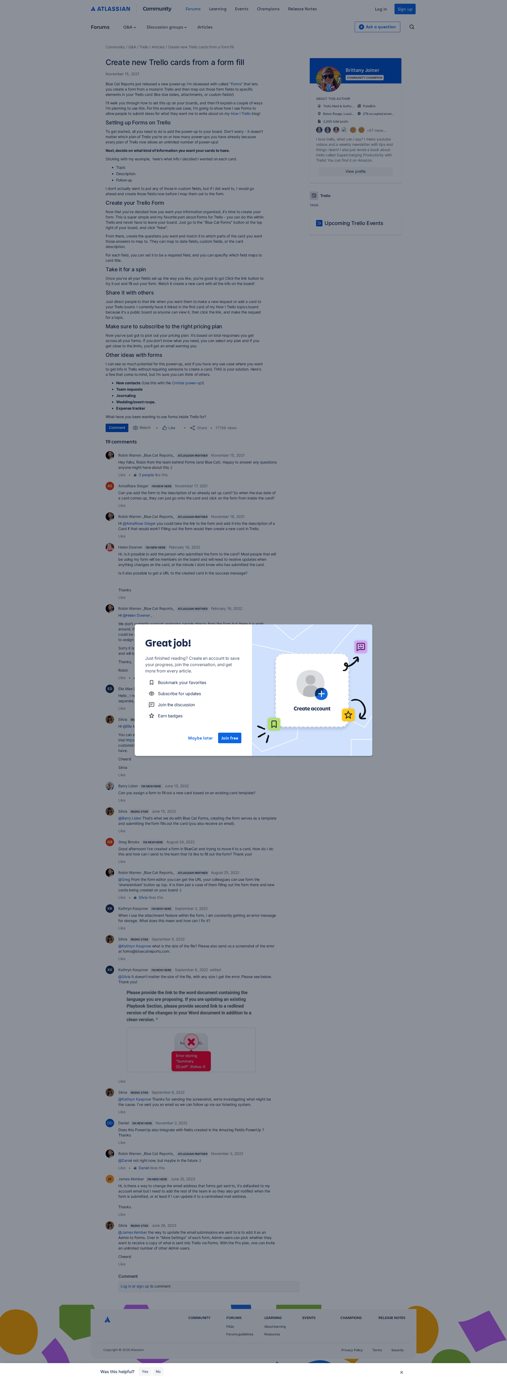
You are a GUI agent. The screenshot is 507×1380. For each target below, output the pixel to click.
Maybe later (200, 738)
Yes (145, 1371)
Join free (229, 738)
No (158, 1371)
